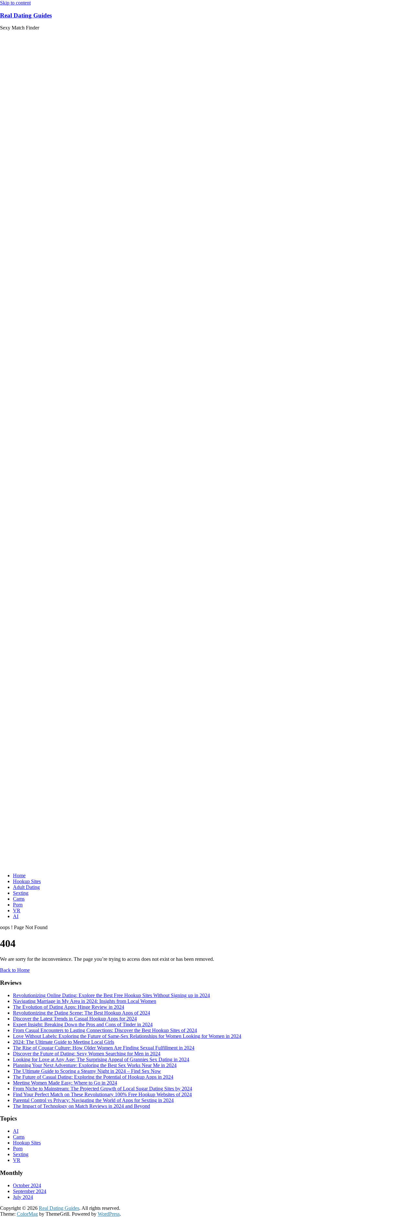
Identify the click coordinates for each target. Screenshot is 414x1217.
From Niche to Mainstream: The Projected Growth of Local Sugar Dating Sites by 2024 (102, 1088)
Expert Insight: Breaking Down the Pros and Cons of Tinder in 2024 (83, 1024)
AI (15, 916)
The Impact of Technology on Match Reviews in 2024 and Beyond (81, 1106)
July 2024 (23, 1197)
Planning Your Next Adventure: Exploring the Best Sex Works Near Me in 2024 (95, 1065)
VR (16, 910)
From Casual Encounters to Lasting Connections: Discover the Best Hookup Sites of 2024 (105, 1030)
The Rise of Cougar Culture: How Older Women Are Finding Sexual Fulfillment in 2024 (103, 1048)
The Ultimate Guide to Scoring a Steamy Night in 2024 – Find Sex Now (87, 1071)
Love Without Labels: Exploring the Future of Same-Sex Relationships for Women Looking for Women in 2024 (127, 1036)
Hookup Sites (27, 881)
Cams (19, 899)
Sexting (20, 893)
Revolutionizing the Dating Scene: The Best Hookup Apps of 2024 (81, 1013)
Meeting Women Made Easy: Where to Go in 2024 (65, 1083)
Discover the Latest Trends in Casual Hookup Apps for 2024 (75, 1018)
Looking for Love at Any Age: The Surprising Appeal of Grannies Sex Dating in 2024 (101, 1059)
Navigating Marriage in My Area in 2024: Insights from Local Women (84, 1001)
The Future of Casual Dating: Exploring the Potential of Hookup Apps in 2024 (93, 1077)
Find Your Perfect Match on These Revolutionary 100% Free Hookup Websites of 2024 (102, 1094)
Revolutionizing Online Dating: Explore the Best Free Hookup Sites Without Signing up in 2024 (111, 995)
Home (19, 875)
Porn (18, 904)
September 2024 (29, 1191)
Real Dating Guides (26, 15)
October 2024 (27, 1185)
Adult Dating (26, 887)
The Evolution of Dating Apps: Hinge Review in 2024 (68, 1007)
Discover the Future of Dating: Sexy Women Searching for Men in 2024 (86, 1053)
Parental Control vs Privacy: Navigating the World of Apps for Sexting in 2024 (93, 1100)
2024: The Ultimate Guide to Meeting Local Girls (63, 1042)
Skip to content (15, 3)
